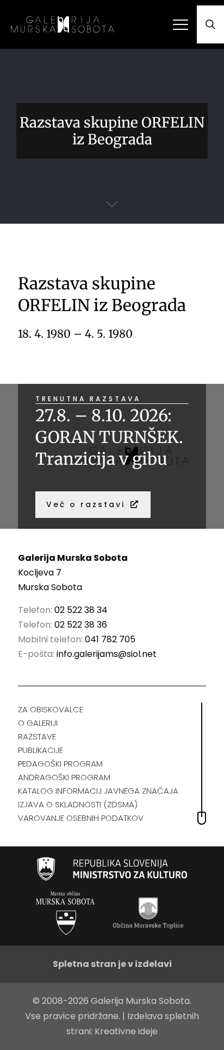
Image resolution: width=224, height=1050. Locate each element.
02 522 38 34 (81, 610)
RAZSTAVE (37, 736)
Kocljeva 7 (39, 572)
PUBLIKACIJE (40, 750)
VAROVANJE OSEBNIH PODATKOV (81, 818)
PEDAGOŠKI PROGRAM (60, 763)
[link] (112, 869)
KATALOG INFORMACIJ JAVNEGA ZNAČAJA (98, 790)
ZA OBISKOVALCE (50, 709)
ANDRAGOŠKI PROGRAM (64, 777)
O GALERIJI (38, 723)
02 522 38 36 (80, 624)
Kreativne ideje (126, 1031)
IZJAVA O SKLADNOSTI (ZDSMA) (78, 804)
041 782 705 (110, 639)
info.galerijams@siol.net (107, 654)
